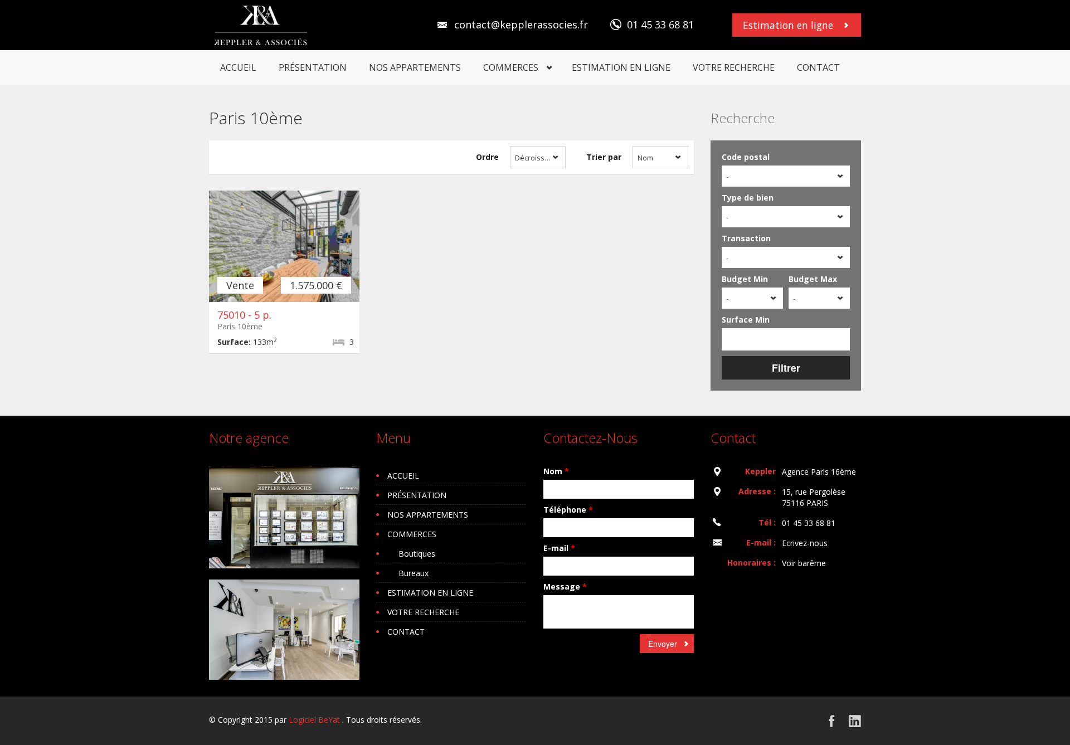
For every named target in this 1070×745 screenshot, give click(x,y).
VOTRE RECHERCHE (734, 67)
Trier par (603, 157)
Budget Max (813, 279)
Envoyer (662, 643)
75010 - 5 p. (244, 315)
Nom (556, 471)
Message (565, 586)
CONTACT (818, 67)
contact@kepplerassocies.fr (521, 24)
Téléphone (568, 509)
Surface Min (746, 319)
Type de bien (748, 197)
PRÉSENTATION (313, 67)
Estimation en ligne (788, 25)
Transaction (746, 238)
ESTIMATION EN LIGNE (621, 67)
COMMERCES (510, 67)
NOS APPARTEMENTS (415, 67)
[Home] (261, 25)
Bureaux (413, 573)
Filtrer (786, 367)
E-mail (559, 548)
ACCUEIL (238, 67)
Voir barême (804, 563)
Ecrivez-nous (805, 543)
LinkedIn (854, 720)
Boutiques (416, 553)
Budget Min (745, 279)
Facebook (832, 720)
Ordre (487, 157)
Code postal (746, 157)
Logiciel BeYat (314, 719)
